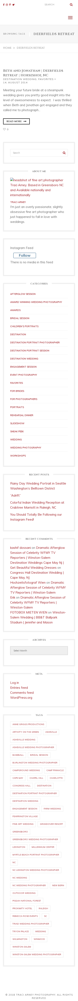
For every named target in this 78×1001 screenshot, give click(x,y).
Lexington (18, 847)
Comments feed (22, 693)
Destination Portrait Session (29, 350)
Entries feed (19, 688)
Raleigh (43, 908)
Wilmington (19, 939)
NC (14, 862)
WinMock (39, 939)
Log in (14, 683)
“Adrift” (15, 495)
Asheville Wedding (23, 739)
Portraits (17, 407)
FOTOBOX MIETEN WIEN (28, 612)
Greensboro (20, 831)
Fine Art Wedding (22, 824)
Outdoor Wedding (24, 893)
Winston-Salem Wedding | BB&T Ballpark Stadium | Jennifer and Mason (38, 617)
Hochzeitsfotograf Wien (28, 582)
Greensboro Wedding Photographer (35, 839)
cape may (17, 778)
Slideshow (17, 423)
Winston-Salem (21, 946)
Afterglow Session (23, 294)
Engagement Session (23, 366)
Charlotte (56, 778)
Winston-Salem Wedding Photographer (36, 954)
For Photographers (23, 399)
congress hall (21, 785)
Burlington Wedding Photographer (34, 762)
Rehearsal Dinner (21, 415)
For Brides (17, 391)
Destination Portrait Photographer (35, 342)
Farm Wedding (52, 808)
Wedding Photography (25, 447)
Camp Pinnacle (55, 770)
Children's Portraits (24, 326)
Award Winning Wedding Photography (36, 302)
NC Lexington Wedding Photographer (35, 870)
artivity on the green (25, 732)
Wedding (16, 439)
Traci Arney (18, 202)
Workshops (18, 455)
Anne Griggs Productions (28, 724)
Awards (15, 310)
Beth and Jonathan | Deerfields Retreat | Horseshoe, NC (33, 73)
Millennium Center (43, 847)
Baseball (18, 755)
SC (45, 916)
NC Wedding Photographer (29, 885)
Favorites (46, 79)
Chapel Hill (36, 778)
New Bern (58, 885)
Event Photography (23, 374)
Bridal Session (19, 318)
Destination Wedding (20, 79)
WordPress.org (21, 698)
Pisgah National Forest (26, 900)
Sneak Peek (17, 431)
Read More (14, 121)
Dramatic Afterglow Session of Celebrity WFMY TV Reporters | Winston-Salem (37, 553)
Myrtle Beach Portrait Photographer (35, 854)
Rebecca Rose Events (25, 916)
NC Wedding (19, 877)
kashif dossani (20, 548)
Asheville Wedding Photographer (33, 747)
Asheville (51, 732)
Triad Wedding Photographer (30, 923)
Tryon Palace (20, 931)
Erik (12, 597)
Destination (18, 334)
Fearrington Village (25, 816)
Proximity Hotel (22, 908)
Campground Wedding (26, 770)
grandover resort (51, 824)
